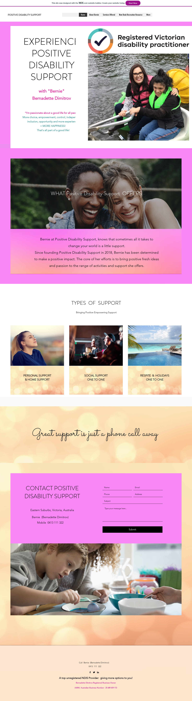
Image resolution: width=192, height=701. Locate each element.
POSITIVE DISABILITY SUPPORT (24, 15)
